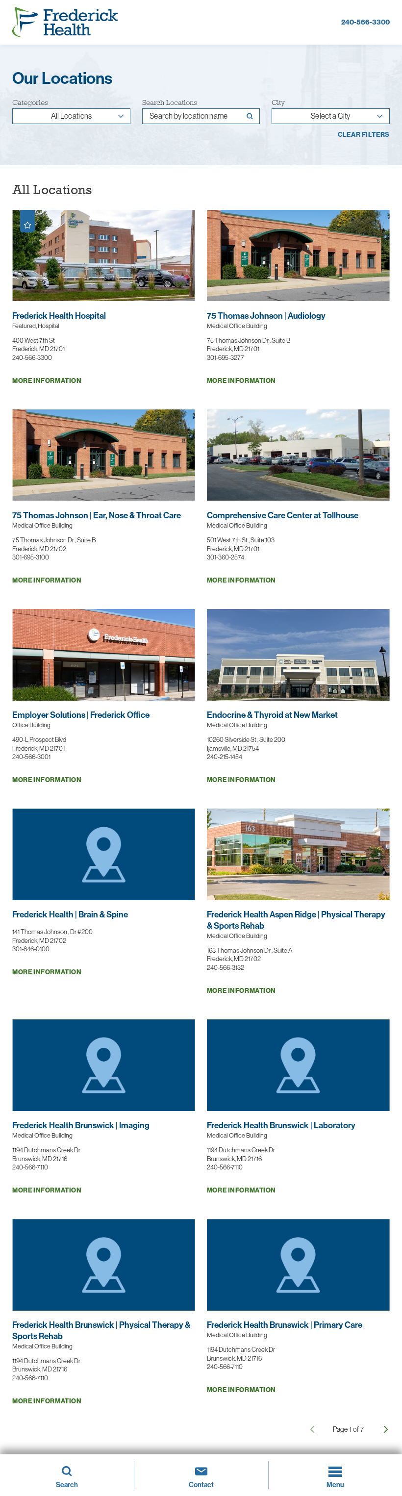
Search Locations (169, 102)
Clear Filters (363, 135)
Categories (30, 102)
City (278, 102)
